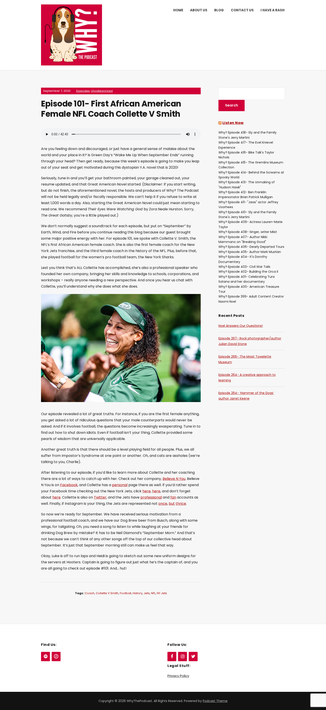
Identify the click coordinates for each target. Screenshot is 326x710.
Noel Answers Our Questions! (240, 325)
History (137, 593)
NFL (153, 593)
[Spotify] (45, 656)
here (146, 491)
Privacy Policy (178, 675)
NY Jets (162, 593)
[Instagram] (182, 656)
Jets (147, 593)
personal (120, 484)
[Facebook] (171, 656)
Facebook (69, 484)
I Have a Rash (273, 10)
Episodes (83, 91)
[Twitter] (193, 656)
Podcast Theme (215, 701)
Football (125, 593)
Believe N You (174, 478)
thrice (181, 503)
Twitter (100, 497)
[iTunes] (56, 656)
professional (151, 497)
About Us (198, 10)
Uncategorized (102, 91)
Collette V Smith (107, 593)
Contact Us (242, 10)
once (162, 503)
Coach (89, 593)
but (172, 503)
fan (173, 497)
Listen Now (233, 122)
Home (178, 10)
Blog (219, 10)
